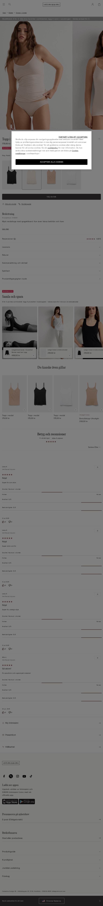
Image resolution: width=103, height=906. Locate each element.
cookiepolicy (53, 148)
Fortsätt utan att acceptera (73, 137)
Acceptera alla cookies (51, 162)
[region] (51, 150)
